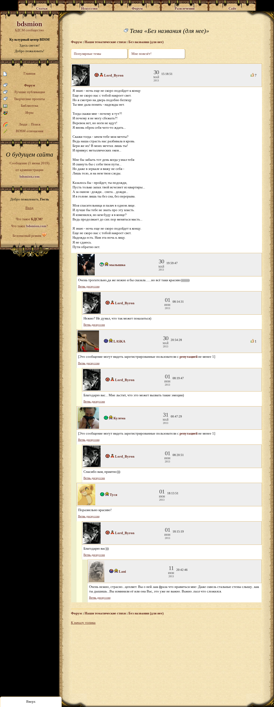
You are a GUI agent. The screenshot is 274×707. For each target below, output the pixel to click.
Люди (23, 124)
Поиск (35, 124)
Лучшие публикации (29, 92)
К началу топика (83, 623)
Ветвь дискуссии (89, 286)
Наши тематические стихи (105, 42)
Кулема (119, 418)
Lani (122, 571)
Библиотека (29, 106)
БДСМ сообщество (29, 26)
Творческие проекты (29, 99)
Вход (29, 208)
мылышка (117, 265)
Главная (29, 73)
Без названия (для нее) (145, 42)
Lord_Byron (113, 75)
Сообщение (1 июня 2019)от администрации (29, 169)
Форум (29, 85)
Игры (29, 113)
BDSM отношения (29, 131)
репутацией (188, 357)
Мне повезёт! (141, 54)
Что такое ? (29, 219)
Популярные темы (87, 54)
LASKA (119, 341)
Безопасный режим (27, 236)
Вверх (31, 702)
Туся (113, 495)
